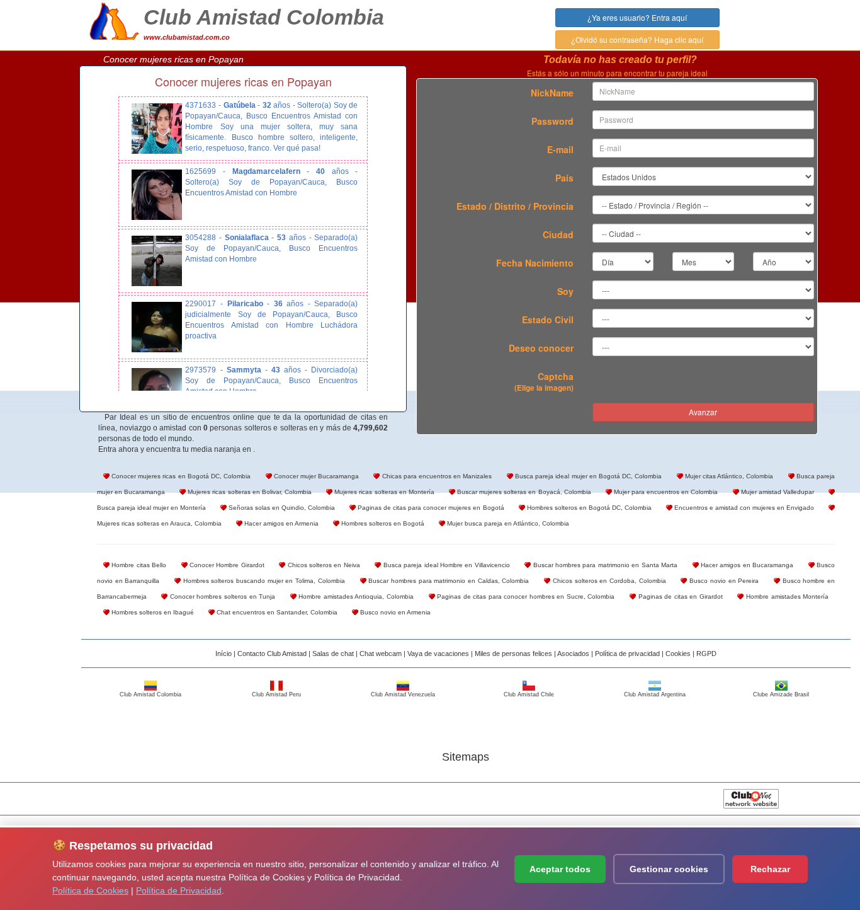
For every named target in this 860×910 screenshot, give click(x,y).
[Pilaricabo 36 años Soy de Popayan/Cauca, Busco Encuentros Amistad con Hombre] (157, 327)
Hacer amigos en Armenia (280, 523)
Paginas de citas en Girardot (679, 596)
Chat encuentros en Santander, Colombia (276, 612)
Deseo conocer (541, 348)
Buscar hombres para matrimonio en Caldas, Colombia (447, 580)
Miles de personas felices (513, 653)
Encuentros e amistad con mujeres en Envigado (743, 507)
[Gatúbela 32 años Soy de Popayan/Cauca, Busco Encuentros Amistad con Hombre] (157, 128)
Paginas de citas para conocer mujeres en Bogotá (430, 507)
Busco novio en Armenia (394, 612)
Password (552, 121)
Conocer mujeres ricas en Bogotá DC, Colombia (180, 476)
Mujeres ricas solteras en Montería (383, 491)
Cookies (678, 653)
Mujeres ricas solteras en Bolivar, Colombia (249, 491)
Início (223, 653)
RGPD (706, 653)
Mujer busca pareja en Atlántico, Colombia (507, 523)
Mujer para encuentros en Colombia (665, 491)
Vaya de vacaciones (438, 653)
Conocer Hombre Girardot (226, 565)
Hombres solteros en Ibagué (152, 612)
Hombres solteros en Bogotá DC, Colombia (588, 507)
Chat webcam (380, 653)
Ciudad (558, 234)
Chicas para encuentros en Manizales (436, 476)
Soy (565, 291)
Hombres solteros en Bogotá (381, 523)
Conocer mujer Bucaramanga (315, 476)
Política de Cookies (90, 890)
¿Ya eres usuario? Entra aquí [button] (637, 17)
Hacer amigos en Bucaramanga (746, 565)
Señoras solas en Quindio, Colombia (281, 507)
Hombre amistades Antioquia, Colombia (355, 596)
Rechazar (770, 869)
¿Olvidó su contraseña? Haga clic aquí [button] (637, 39)
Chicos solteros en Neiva (322, 565)
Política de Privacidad (179, 890)
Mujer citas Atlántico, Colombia (728, 476)
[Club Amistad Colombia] (114, 19)
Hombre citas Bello (138, 565)
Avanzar (703, 411)
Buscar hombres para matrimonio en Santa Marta (604, 565)
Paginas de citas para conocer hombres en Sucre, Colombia (525, 596)
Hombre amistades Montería (786, 596)
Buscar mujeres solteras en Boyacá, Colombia (523, 491)
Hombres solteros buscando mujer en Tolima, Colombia (263, 580)
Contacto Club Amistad (272, 653)
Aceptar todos (560, 869)
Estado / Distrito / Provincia (515, 206)
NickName (552, 92)
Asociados (573, 653)
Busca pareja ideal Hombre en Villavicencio (445, 565)
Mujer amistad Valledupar (776, 491)
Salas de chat (333, 653)
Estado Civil (548, 319)
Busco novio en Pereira (723, 580)
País (564, 177)
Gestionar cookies (669, 869)
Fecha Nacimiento (535, 262)
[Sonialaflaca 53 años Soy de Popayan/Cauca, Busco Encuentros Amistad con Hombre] (157, 261)
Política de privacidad (627, 653)
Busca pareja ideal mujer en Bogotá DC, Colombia (587, 476)
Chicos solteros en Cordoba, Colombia (608, 580)
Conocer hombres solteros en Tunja (221, 596)
